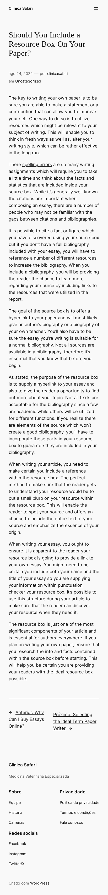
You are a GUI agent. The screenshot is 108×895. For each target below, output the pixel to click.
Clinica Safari (21, 8)
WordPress (40, 883)
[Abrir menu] (96, 8)
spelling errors (37, 164)
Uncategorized (28, 81)
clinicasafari (57, 73)
